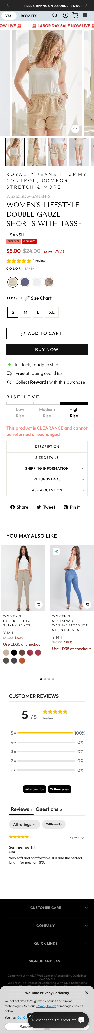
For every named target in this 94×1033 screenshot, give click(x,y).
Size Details (47, 457)
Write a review (59, 789)
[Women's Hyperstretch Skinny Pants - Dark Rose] (30, 653)
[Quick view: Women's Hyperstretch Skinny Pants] (39, 605)
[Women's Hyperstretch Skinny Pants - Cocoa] (22, 653)
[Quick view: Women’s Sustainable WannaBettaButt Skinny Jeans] (87, 605)
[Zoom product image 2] (36, 152)
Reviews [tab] (21, 809)
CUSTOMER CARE (45, 907)
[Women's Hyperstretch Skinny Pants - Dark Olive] (6, 661)
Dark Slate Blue (25, 282)
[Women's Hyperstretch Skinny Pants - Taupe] (6, 653)
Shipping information (47, 468)
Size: (29, 298)
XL (52, 312)
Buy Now (47, 349)
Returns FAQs (47, 479)
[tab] (49, 809)
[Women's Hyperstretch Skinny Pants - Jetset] (14, 661)
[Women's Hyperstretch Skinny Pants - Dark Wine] (38, 653)
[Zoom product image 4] (79, 152)
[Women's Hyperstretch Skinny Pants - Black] (14, 653)
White (37, 282)
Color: (20, 268)
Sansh (13, 282)
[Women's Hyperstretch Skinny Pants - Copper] (22, 661)
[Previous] (9, 5)
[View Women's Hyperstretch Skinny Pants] (23, 578)
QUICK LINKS (45, 943)
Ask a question (47, 490)
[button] (41, 679)
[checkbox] (54, 824)
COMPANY (45, 925)
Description (47, 446)
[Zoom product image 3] (57, 152)
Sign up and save (46, 961)
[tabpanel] (47, 852)
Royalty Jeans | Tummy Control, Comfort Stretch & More (46, 180)
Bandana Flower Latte (49, 282)
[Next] (85, 5)
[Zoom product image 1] (15, 152)
